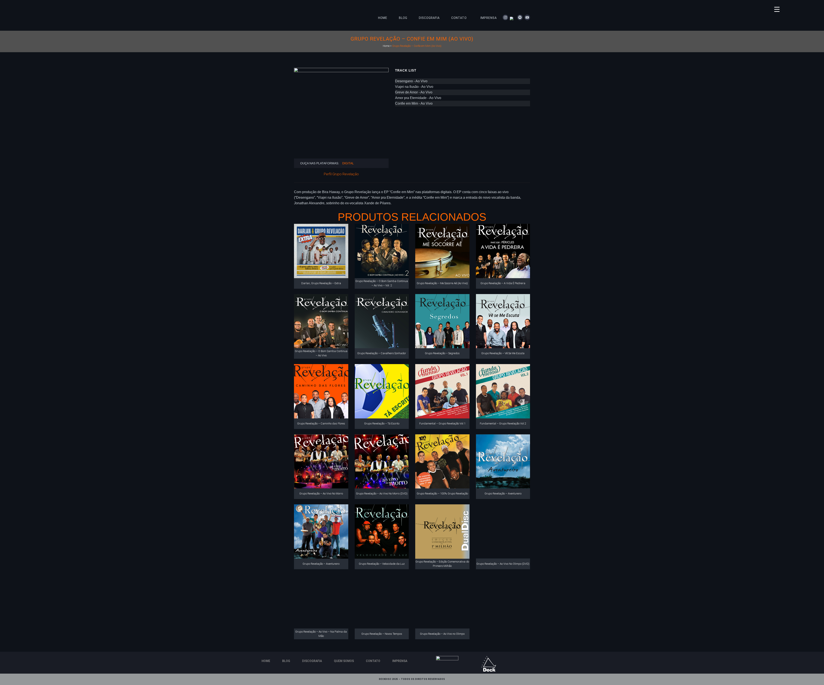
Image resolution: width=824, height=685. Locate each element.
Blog (286, 661)
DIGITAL (348, 163)
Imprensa (399, 661)
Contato (373, 661)
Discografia (312, 661)
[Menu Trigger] (777, 9)
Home (386, 45)
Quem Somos (344, 661)
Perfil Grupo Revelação (341, 174)
